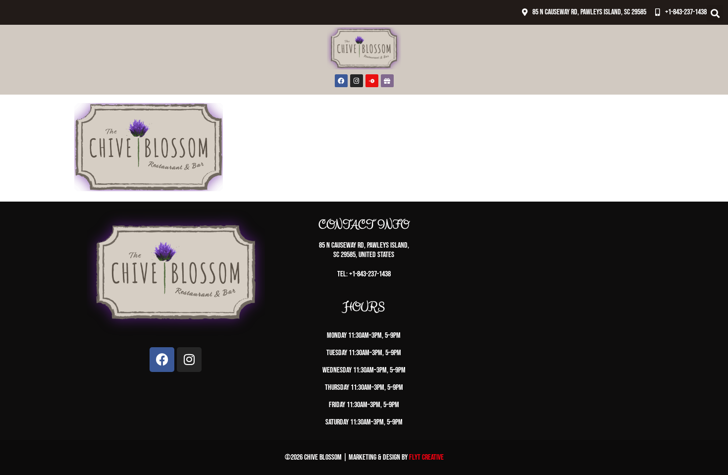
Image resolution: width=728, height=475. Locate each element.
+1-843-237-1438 (686, 12)
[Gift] (387, 80)
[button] (715, 13)
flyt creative (426, 457)
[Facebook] (341, 80)
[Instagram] (356, 80)
